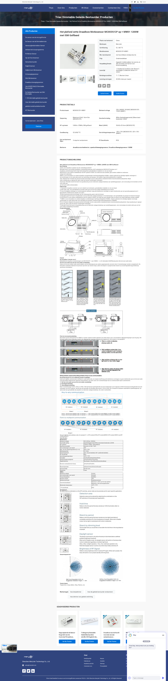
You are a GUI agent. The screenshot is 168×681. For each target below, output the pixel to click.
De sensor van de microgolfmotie (35, 37)
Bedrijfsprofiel (87, 658)
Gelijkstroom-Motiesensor (33, 70)
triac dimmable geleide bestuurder (57, 21)
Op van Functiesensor (32, 58)
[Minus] (163, 635)
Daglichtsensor (30, 66)
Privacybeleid (103, 666)
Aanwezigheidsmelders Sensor (35, 45)
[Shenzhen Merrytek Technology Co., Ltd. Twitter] (135, 2)
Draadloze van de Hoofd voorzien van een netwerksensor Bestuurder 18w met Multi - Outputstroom (112, 635)
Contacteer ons (88, 666)
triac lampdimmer (75, 592)
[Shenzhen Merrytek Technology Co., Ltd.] (28, 8)
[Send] (163, 678)
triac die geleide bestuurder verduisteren (100, 592)
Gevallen (102, 661)
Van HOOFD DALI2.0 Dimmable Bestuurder (34, 87)
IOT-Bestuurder (30, 110)
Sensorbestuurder (31, 62)
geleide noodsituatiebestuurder (35, 106)
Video (125, 8)
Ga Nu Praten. (105, 93)
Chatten (38, 126)
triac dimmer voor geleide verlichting (81, 597)
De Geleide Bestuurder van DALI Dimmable (35, 93)
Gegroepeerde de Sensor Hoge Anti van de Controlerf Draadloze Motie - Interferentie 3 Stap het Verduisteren (67, 635)
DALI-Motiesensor (31, 78)
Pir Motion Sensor (30, 54)
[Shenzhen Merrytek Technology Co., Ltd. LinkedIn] (138, 2)
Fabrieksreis (87, 661)
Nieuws (102, 658)
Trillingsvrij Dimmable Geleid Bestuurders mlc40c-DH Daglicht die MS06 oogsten (89, 635)
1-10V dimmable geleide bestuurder (36, 98)
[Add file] (129, 678)
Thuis (43, 21)
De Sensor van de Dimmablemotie (35, 41)
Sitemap (102, 663)
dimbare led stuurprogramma (34, 49)
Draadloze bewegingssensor (34, 82)
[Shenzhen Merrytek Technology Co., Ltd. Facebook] (132, 2)
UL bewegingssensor (31, 74)
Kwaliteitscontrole (88, 663)
